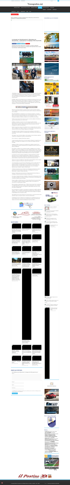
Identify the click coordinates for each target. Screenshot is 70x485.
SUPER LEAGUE (55, 431)
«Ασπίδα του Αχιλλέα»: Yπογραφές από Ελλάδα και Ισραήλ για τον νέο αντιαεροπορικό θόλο (26, 265)
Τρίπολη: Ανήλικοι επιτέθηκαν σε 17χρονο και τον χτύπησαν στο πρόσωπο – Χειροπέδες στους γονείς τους (35, 218)
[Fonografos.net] (35, 4)
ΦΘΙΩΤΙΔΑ (52, 451)
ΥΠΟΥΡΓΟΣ (47, 451)
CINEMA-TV (44, 9)
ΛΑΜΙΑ (52, 442)
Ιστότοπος (13, 387)
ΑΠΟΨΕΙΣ (18, 11)
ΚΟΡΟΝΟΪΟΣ (47, 440)
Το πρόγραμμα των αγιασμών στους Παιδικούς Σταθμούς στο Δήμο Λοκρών (36, 265)
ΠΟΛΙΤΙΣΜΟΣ (49, 9)
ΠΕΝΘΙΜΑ (52, 445)
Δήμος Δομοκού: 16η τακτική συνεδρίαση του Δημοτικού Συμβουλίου (16, 252)
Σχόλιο (13, 373)
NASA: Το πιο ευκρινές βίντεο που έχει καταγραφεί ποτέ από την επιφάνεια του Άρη (26, 352)
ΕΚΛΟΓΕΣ (54, 438)
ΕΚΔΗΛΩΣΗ (51, 438)
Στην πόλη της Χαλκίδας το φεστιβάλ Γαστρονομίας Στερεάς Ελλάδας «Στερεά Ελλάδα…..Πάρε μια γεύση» (26, 242)
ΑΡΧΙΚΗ (12, 7)
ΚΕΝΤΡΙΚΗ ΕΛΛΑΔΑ (46, 7)
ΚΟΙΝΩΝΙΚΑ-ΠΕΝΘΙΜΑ (34, 7)
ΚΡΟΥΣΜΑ (52, 440)
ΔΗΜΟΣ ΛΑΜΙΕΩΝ (49, 435)
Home (13, 17)
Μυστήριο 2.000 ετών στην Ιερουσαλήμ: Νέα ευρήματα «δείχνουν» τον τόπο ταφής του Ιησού (16, 230)
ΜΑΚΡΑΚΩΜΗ (51, 443)
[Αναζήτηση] (58, 1)
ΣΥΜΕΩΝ (49, 449)
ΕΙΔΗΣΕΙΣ (39, 7)
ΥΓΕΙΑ (30, 11)
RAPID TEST (51, 431)
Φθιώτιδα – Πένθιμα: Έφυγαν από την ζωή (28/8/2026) (15, 351)
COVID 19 (47, 431)
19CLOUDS (57, 483)
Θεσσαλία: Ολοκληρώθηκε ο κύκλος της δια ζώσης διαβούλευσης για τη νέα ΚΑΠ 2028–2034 (16, 241)
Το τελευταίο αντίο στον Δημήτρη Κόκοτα (36, 241)
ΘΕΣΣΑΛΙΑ (46, 439)
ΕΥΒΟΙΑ (57, 438)
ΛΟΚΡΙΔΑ (47, 443)
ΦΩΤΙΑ (57, 451)
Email (13, 384)
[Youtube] (51, 0)
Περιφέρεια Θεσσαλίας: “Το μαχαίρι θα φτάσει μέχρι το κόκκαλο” (36, 230)
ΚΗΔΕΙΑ (56, 439)
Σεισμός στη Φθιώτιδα (26, 229)
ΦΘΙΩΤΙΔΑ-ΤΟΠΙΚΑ (17, 7)
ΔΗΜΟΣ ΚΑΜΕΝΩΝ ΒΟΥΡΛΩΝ (50, 434)
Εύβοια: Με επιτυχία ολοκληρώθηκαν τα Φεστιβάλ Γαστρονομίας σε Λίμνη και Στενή (36, 363)
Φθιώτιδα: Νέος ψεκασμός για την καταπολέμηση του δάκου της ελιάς (16, 264)
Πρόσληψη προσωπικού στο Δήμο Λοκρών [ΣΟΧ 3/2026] (53, 309)
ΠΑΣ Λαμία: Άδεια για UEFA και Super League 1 (17, 217)
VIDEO (27, 11)
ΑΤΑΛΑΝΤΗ (53, 432)
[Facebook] (44, 483)
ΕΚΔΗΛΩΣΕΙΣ (52, 7)
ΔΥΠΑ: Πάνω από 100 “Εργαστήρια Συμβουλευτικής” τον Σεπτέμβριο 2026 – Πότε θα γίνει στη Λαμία (36, 253)
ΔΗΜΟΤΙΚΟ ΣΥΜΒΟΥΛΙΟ (48, 437)
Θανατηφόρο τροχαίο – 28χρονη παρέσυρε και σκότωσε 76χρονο (26, 341)
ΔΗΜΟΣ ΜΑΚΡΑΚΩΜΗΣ (52, 436)
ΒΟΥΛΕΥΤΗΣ (47, 433)
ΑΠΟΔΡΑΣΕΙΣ (55, 9)
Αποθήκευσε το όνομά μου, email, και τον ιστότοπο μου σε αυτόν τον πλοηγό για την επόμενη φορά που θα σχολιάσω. (26, 391)
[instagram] (52, 0)
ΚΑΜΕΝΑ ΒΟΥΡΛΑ (51, 439)
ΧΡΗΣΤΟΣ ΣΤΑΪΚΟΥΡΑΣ (48, 452)
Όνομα (13, 381)
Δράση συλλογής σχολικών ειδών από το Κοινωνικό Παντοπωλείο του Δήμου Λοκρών (36, 352)
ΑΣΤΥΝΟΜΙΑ (48, 432)
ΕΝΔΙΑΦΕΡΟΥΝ (23, 11)
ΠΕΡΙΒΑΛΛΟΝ (14, 11)
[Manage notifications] (2, 483)
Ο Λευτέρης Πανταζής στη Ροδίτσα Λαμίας (36, 275)
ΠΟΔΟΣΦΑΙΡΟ (51, 448)
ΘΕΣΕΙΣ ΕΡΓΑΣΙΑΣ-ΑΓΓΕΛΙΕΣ (25, 7)
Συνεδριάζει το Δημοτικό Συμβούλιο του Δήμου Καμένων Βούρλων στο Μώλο (26, 363)
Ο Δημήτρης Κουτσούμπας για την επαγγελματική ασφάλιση (26, 252)
